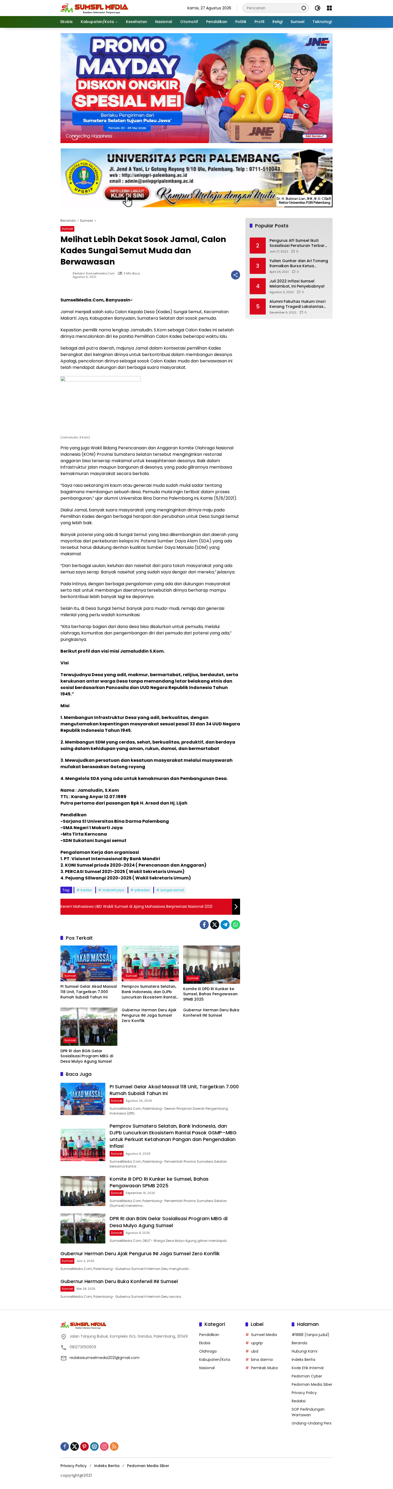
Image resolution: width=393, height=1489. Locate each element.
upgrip (257, 1343)
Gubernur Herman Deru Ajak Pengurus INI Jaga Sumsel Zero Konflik (149, 1015)
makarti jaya (113, 890)
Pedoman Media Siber (312, 1384)
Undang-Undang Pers (312, 1423)
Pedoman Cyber (307, 1376)
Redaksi (299, 1401)
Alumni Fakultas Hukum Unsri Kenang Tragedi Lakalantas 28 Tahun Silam (297, 304)
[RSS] (114, 1446)
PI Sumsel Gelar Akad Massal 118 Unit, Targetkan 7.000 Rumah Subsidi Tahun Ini (88, 992)
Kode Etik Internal (307, 1368)
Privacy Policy (304, 1392)
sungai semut (172, 890)
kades (86, 890)
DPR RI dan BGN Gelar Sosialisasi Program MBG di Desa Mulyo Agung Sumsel (86, 1056)
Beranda (299, 1343)
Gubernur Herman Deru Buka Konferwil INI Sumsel (211, 1013)
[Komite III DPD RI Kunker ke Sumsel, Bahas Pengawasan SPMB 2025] (211, 964)
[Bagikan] (235, 275)
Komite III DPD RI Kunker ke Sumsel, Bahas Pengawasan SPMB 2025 (210, 994)
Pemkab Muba (264, 1368)
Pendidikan (209, 1334)
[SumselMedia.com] (94, 7)
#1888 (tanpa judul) (310, 1334)
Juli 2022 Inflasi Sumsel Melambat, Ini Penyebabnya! (297, 284)
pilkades (142, 890)
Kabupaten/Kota (214, 1359)
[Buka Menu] (329, 8)
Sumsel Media (264, 1334)
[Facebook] (204, 924)
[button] (303, 7)
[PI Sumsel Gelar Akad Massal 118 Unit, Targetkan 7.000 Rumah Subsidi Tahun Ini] (88, 963)
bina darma (262, 1359)
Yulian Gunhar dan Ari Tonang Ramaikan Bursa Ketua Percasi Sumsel (298, 263)
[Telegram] (225, 924)
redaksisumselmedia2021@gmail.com (105, 1357)
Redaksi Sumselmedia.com (94, 273)
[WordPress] (94, 1446)
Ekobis (204, 1343)
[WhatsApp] (235, 924)
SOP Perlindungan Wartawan (308, 1412)
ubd (254, 1351)
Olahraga (208, 1351)
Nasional (207, 1368)
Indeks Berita (303, 1359)
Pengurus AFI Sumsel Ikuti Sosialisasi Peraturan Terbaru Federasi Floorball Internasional (298, 243)
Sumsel (67, 229)
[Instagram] (104, 1446)
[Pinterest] (84, 1446)
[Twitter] (214, 924)
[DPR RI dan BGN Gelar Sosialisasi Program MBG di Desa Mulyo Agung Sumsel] (88, 1027)
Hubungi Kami (304, 1351)
